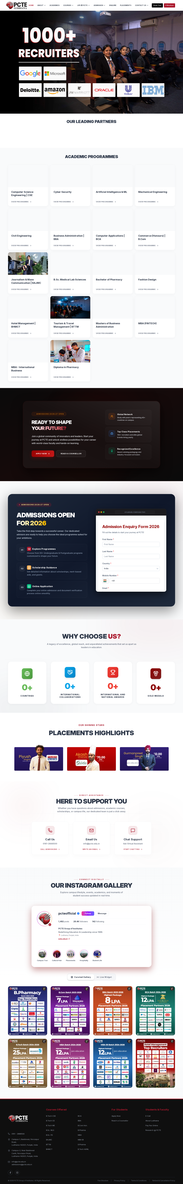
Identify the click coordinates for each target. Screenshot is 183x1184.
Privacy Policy (119, 1181)
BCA (79, 1116)
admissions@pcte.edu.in (22, 1164)
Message (102, 913)
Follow (88, 913)
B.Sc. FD (49, 1135)
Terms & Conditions (139, 1181)
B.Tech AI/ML (83, 1149)
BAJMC (49, 1140)
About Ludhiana (152, 1121)
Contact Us (140, 5)
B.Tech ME (50, 1125)
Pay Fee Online (151, 1125)
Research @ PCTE (153, 1130)
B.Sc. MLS (50, 1130)
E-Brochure (169, 5)
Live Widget (106, 977)
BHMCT (49, 1149)
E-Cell (147, 1116)
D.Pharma (82, 1144)
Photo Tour (157, 5)
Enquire (112, 5)
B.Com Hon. (82, 1125)
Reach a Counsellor (71, 454)
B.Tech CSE (51, 1116)
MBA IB (81, 1140)
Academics (54, 5)
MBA (80, 1135)
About (40, 5)
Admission (98, 5)
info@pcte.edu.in (19, 1162)
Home (31, 5)
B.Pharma (82, 1130)
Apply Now (41, 454)
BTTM (48, 1144)
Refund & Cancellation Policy (163, 1181)
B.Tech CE (50, 1121)
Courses (67, 5)
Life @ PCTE (82, 5)
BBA (79, 1121)
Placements (125, 5)
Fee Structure (103, 1181)
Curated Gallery (82, 977)
